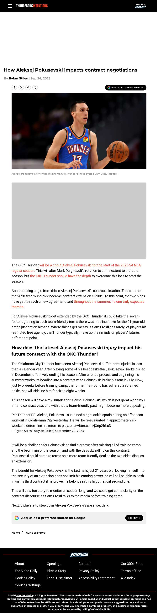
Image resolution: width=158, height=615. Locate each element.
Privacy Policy (88, 571)
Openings (54, 564)
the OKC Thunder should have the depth (60, 276)
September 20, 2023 (69, 431)
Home (16, 532)
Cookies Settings (28, 585)
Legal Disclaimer (59, 578)
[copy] (35, 87)
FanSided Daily (26, 571)
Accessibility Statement (96, 578)
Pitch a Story (56, 571)
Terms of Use (131, 571)
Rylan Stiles (18, 78)
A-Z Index (128, 578)
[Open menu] (10, 5)
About (19, 564)
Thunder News (34, 532)
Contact (84, 564)
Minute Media (24, 595)
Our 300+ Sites (132, 564)
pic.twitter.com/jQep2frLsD (90, 426)
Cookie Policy (25, 578)
